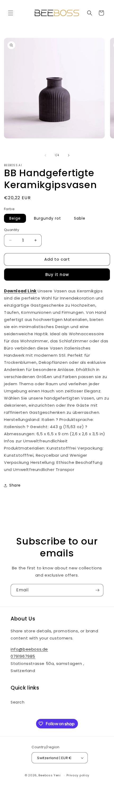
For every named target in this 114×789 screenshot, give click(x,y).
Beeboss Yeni (50, 775)
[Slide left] (45, 155)
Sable (79, 218)
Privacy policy (78, 775)
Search (18, 702)
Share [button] (15, 485)
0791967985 (23, 656)
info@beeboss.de (29, 649)
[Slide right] (68, 155)
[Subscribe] (97, 590)
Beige (15, 218)
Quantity (11, 229)
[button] (10, 13)
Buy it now (57, 274)
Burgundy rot (47, 218)
